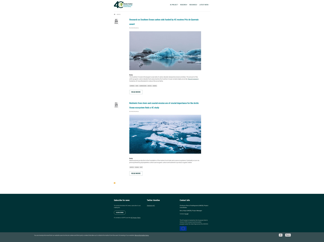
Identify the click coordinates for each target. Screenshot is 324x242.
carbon (132, 85)
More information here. (142, 235)
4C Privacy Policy (135, 217)
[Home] (123, 4)
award (154, 85)
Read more (137, 92)
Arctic (149, 85)
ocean (137, 167)
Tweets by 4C (151, 205)
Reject (288, 235)
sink (137, 85)
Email (186, 214)
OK (281, 235)
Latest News (204, 5)
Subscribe (120, 212)
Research (184, 5)
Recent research (193, 79)
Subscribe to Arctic (114, 183)
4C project (174, 5)
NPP (141, 167)
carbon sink (143, 85)
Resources (194, 5)
